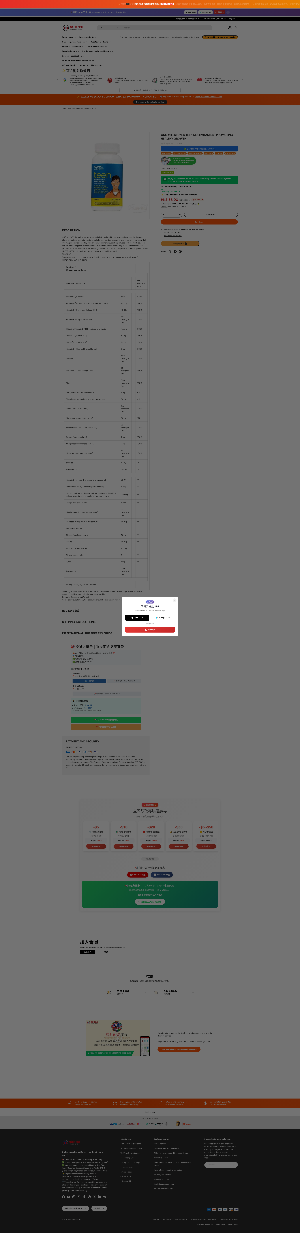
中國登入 (151, 629)
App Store (139, 617)
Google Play (164, 617)
